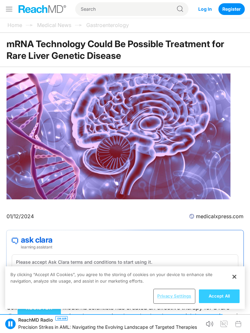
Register (231, 9)
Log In (205, 9)
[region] (125, 287)
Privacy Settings (174, 296)
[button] (10, 324)
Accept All (219, 296)
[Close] (234, 277)
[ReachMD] (42, 9)
